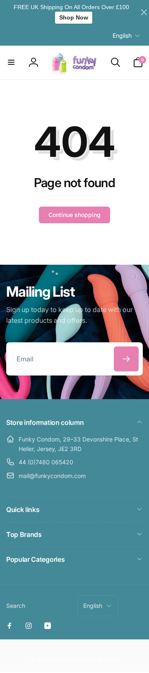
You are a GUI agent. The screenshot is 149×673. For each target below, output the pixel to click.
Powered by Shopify (99, 658)
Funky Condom (63, 658)
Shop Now (73, 17)
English (122, 35)
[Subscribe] (126, 358)
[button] (11, 62)
